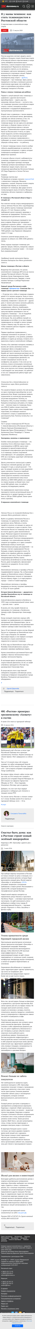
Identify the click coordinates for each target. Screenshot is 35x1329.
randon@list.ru (5, 1285)
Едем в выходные (6, 1236)
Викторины (14, 1238)
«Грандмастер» (14, 288)
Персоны (27, 1236)
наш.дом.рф (22, 1213)
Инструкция (18, 1236)
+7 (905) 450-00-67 (7, 1273)
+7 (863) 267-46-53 (7, 1283)
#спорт (3, 804)
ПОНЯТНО (17, 1326)
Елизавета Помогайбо (18, 813)
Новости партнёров (15, 1239)
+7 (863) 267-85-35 (7, 1281)
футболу (24, 78)
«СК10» (24, 882)
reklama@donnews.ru (8, 1275)
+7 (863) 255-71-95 (7, 1271)
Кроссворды (5, 1238)
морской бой (29, 179)
